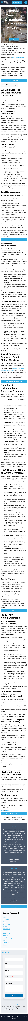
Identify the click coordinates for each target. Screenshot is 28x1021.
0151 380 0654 (16, 2)
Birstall (4, 921)
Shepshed (5, 935)
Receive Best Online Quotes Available (14, 239)
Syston (2, 810)
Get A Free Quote (14, 907)
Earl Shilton (6, 942)
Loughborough (6, 924)
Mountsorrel (6, 919)
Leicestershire (6, 928)
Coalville (5, 940)
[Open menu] (25, 2)
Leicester (5, 926)
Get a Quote (13, 39)
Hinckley (5, 944)
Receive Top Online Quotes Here (14, 381)
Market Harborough (7, 938)
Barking (7, 810)
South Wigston (6, 933)
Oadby (4, 931)
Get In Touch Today (14, 80)
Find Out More (14, 610)
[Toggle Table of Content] (14, 85)
